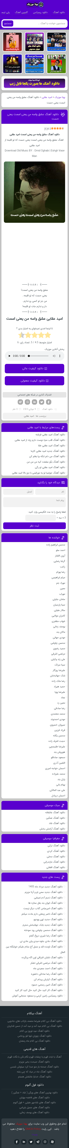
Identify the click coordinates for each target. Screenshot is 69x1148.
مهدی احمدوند (58, 719)
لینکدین (34, 402)
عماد (63, 697)
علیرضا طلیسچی (57, 747)
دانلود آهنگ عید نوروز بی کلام (35, 1031)
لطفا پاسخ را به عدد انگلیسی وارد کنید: (47, 512)
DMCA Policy (33, 1129)
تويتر (31, 1141)
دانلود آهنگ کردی (56, 851)
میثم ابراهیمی (58, 577)
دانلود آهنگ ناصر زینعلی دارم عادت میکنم (42, 914)
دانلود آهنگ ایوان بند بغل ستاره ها (45, 903)
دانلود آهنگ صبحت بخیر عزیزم (34, 1062)
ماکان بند (60, 632)
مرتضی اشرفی (58, 654)
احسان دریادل (58, 796)
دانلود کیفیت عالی (32, 368)
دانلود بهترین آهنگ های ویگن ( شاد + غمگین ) (35, 1093)
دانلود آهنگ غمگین (55, 818)
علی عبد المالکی (57, 790)
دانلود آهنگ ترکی (56, 845)
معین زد (61, 703)
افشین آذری (59, 763)
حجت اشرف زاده (56, 741)
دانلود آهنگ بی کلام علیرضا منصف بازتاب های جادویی (34, 1021)
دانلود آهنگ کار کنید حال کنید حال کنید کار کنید (39, 990)
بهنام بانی (60, 785)
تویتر (41, 402)
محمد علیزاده (58, 774)
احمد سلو (60, 550)
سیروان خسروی (57, 725)
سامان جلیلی (59, 599)
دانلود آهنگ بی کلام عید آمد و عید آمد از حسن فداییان (34, 1026)
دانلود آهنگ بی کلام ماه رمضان (34, 1041)
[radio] (47, 335)
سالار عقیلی (59, 610)
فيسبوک (16, 1141)
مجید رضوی (59, 648)
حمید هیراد (59, 686)
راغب (62, 567)
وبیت (35, 1134)
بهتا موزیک (59, 97)
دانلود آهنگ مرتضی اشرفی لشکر (46, 963)
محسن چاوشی (58, 643)
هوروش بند (59, 752)
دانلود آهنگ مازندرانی (54, 862)
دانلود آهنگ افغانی (55, 867)
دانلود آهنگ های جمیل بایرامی (34, 1107)
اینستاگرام (45, 1141)
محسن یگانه (59, 736)
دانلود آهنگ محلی (56, 856)
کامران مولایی (58, 616)
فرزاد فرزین (59, 730)
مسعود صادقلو (58, 757)
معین (62, 588)
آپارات (52, 1141)
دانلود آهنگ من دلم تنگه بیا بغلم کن (47, 456)
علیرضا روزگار (59, 670)
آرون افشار (60, 556)
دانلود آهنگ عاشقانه (55, 812)
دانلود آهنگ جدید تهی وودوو (48, 919)
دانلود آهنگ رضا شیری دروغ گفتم (46, 936)
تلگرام (20, 402)
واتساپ (27, 402)
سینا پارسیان (59, 605)
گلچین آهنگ (21, 12)
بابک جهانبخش (57, 676)
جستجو (8, 23)
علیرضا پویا (60, 692)
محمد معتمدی (58, 714)
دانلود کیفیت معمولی (33, 380)
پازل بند (61, 779)
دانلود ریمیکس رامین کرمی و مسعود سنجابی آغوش (37, 996)
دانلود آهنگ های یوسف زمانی (34, 1112)
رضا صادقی (59, 708)
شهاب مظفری (58, 621)
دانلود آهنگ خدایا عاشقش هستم (34, 1077)
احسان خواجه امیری (55, 768)
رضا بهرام (60, 572)
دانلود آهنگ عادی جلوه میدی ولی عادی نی (41, 941)
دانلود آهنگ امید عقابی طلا (51, 445)
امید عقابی (47, 97)
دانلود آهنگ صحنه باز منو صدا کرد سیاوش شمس (34, 1067)
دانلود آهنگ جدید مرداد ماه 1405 (45, 887)
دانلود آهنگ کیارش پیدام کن (48, 979)
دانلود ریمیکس (40, 12)
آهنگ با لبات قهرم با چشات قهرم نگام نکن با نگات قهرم (34, 1057)
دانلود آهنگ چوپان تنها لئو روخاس (34, 1036)
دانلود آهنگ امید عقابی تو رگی (50, 467)
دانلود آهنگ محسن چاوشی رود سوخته (43, 930)
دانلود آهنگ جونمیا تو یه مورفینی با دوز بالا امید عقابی (38, 473)
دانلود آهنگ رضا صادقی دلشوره (47, 974)
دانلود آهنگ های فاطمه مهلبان (34, 1097)
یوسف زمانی (59, 626)
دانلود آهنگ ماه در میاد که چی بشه (34, 1072)
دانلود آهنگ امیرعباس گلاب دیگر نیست (43, 908)
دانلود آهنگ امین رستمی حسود (47, 985)
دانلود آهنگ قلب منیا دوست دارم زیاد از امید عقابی (40, 440)
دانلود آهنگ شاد (57, 823)
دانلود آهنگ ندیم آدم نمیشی (48, 898)
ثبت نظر (34, 526)
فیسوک (48, 402)
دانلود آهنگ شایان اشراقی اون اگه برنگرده (42, 957)
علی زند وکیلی (58, 659)
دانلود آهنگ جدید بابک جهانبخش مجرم (43, 925)
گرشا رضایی (59, 561)
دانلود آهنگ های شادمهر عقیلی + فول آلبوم (34, 1102)
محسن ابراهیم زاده (55, 545)
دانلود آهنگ (59, 12)
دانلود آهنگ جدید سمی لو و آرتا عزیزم (44, 892)
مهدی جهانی (59, 637)
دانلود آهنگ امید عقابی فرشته (50, 434)
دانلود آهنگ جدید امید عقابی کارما (48, 451)
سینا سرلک (59, 665)
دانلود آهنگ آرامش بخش (52, 829)
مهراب (62, 594)
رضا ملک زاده (58, 681)
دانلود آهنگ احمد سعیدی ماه (48, 968)
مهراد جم (60, 583)
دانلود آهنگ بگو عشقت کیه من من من (46, 462)
